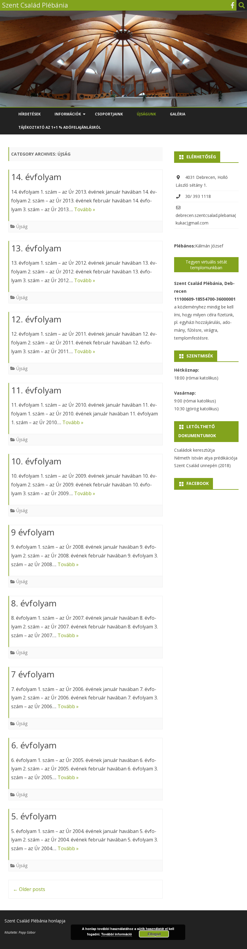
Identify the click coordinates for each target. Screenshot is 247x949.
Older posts (29, 889)
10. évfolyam (36, 461)
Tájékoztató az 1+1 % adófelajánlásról (59, 127)
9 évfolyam (33, 532)
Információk (68, 114)
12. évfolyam (36, 319)
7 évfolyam (33, 674)
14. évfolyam (36, 176)
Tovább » (84, 209)
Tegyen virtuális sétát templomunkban (206, 264)
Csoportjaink (109, 114)
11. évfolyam (36, 390)
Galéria (177, 114)
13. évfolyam (36, 248)
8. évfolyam (34, 603)
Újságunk (146, 114)
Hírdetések (29, 114)
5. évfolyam (34, 816)
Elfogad (154, 934)
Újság (21, 226)
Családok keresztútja (194, 450)
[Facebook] (232, 5)
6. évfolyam (34, 745)
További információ (116, 934)
